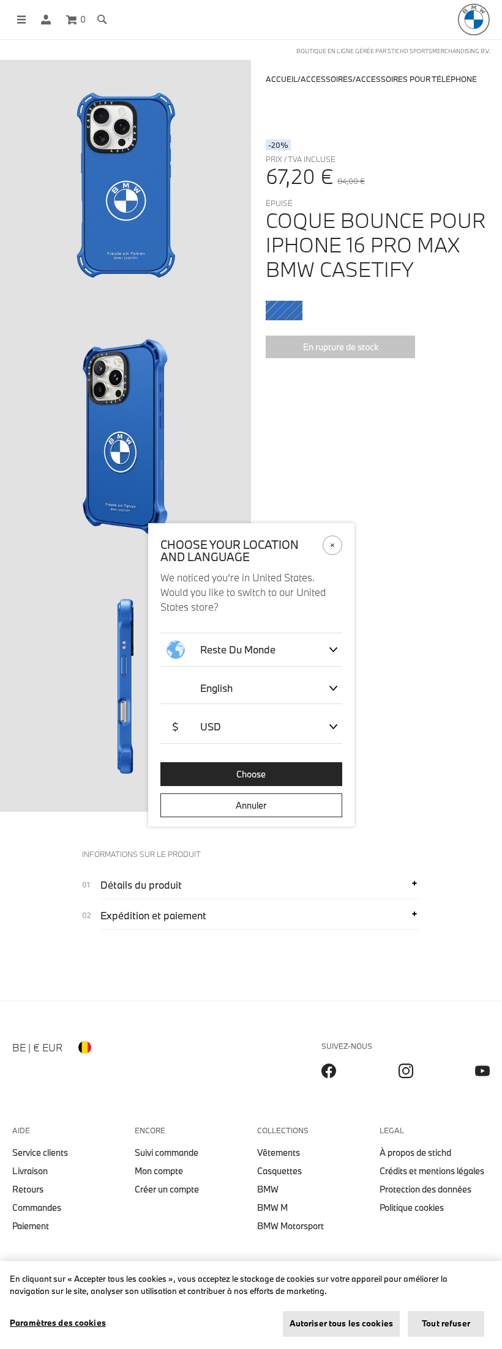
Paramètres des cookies (58, 1322)
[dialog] (251, 674)
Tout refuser (446, 1323)
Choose (251, 774)
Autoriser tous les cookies (341, 1323)
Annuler (251, 805)
